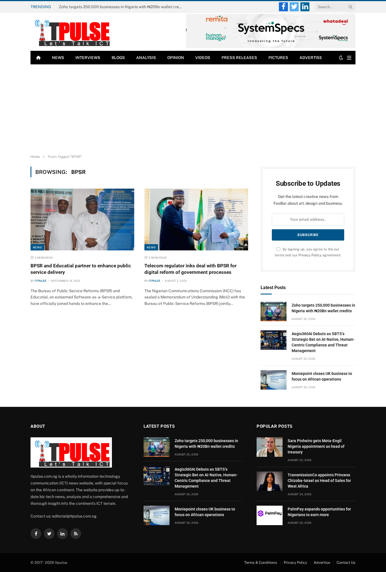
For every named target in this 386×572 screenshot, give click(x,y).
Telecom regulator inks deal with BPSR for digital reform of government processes (190, 269)
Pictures (278, 57)
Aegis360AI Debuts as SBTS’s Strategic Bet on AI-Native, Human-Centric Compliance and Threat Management (122, 7)
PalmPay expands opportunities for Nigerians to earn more (319, 512)
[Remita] (270, 47)
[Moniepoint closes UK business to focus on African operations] (274, 380)
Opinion (175, 57)
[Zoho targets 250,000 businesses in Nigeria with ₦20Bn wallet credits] (274, 311)
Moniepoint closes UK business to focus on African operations (322, 376)
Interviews (87, 57)
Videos (202, 57)
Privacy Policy (310, 255)
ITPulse (40, 280)
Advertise (311, 57)
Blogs (118, 57)
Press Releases (239, 57)
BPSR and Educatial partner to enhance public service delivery (81, 269)
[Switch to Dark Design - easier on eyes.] (341, 57)
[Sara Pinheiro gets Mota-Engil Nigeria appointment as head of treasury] (270, 447)
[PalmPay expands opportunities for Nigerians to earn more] (270, 515)
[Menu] (349, 57)
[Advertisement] (193, 109)
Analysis (146, 57)
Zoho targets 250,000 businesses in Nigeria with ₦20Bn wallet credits (323, 308)
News (58, 57)
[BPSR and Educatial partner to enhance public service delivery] (82, 219)
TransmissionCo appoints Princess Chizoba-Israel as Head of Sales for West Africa (319, 480)
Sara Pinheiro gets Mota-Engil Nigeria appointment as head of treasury (316, 446)
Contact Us (346, 562)
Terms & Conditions (260, 562)
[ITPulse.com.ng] (71, 32)
